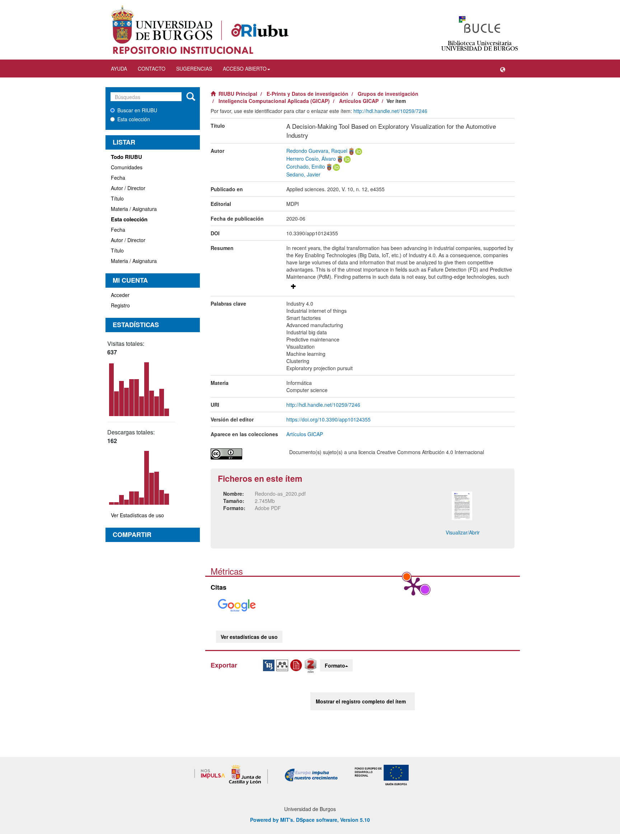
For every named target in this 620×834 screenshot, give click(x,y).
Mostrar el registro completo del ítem (361, 701)
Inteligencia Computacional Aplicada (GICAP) (274, 100)
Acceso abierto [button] (245, 68)
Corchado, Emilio (305, 166)
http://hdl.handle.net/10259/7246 (390, 110)
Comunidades (126, 167)
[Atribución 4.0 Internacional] (244, 454)
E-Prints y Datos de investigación (307, 93)
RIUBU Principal (238, 93)
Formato (335, 665)
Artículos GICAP (359, 100)
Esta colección (133, 119)
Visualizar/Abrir (463, 532)
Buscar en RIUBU (137, 110)
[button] (502, 68)
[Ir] (191, 97)
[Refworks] (297, 664)
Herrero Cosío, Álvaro (311, 158)
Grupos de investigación (388, 93)
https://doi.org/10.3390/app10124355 (328, 419)
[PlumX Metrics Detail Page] (413, 585)
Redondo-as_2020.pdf (280, 493)
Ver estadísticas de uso (249, 636)
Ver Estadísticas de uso (137, 515)
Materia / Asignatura (134, 208)
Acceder (120, 294)
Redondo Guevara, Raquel (316, 150)
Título (117, 198)
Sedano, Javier (303, 174)
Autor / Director (128, 188)
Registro (120, 305)
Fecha (118, 177)
